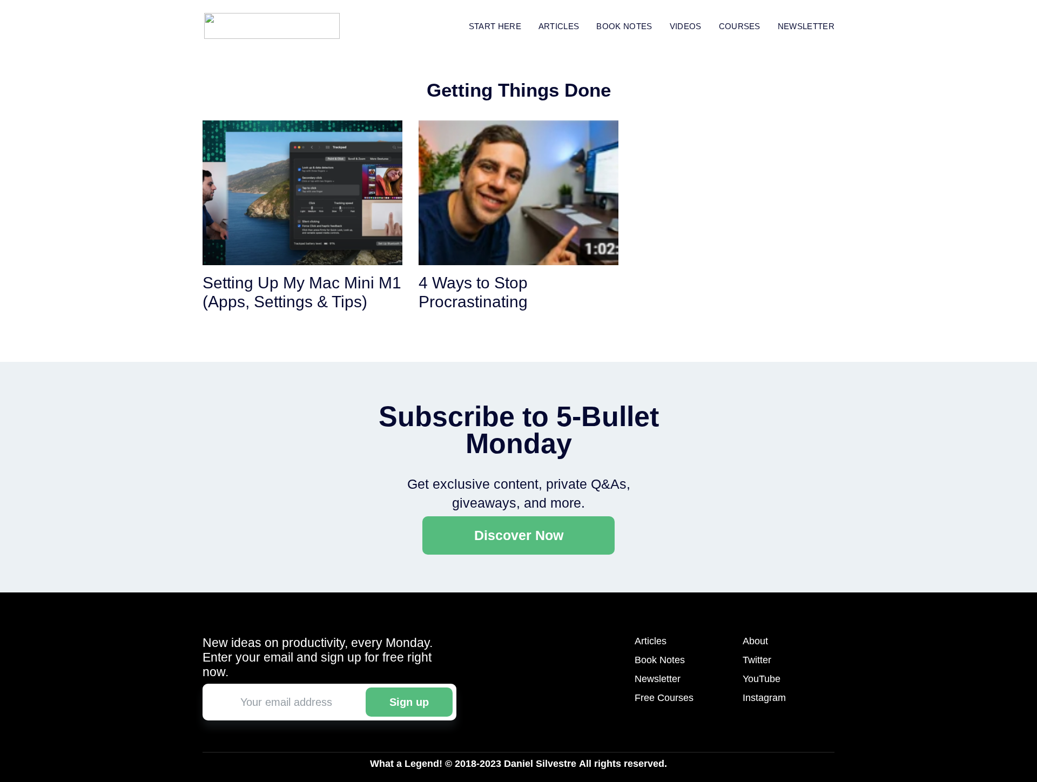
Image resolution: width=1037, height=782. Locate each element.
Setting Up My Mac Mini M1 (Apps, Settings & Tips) (302, 292)
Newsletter (806, 26)
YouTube (761, 678)
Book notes (624, 26)
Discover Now (518, 535)
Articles (559, 26)
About (755, 641)
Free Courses (664, 697)
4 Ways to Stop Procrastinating (473, 292)
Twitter (757, 660)
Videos (686, 26)
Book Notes (660, 660)
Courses (739, 26)
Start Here (495, 26)
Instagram (764, 697)
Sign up (409, 702)
